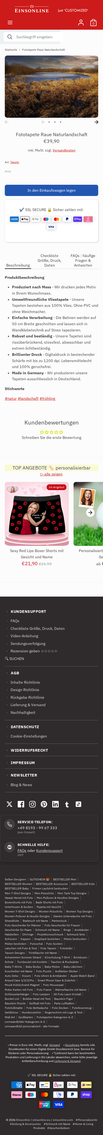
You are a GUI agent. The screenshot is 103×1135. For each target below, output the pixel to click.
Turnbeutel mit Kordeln (32, 962)
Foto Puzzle (44, 971)
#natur (11, 398)
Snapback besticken (47, 939)
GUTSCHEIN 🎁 (40, 879)
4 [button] (60, 122)
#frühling (47, 398)
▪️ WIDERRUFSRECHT (26, 750)
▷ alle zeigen (51, 474)
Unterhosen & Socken (19, 907)
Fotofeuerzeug (81, 1008)
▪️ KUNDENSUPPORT (25, 611)
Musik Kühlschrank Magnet (22, 985)
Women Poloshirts (51, 911)
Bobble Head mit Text (37, 999)
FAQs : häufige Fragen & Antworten (83, 260)
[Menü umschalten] (10, 22)
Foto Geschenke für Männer (23, 925)
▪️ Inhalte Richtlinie (22, 682)
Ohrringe (28, 934)
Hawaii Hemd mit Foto (19, 898)
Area (8, 171)
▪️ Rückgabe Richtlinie (24, 697)
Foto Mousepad (53, 985)
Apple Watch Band (82, 976)
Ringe (67, 930)
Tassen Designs (15, 953)
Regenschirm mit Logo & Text (63, 1012)
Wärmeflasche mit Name (70, 989)
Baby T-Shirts (13, 966)
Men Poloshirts (44, 893)
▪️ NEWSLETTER (21, 775)
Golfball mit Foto (40, 1003)
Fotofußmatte (14, 1008)
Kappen (26, 939)
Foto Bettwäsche (37, 1008)
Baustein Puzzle (15, 1003)
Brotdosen (80, 957)
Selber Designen (15, 879)
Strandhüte (12, 921)
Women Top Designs (79, 911)
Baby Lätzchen (72, 966)
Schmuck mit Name (47, 930)
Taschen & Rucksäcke (65, 962)
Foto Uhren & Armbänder (50, 976)
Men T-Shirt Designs (18, 893)
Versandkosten (64, 150)
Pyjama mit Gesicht (49, 907)
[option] (51, 87)
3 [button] (55, 122)
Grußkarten (25, 1017)
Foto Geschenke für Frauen (62, 925)
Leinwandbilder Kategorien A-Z (25, 1021)
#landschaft (28, 398)
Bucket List (12, 999)
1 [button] (43, 122)
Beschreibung (18, 265)
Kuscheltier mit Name (19, 971)
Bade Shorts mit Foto (49, 902)
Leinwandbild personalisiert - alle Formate (32, 1026)
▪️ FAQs (12, 620)
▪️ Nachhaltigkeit (20, 712)
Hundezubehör (31, 1012)
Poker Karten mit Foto (19, 989)
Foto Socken (54, 943)
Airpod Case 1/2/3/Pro (19, 980)
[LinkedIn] (55, 804)
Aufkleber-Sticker (66, 971)
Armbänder (81, 930)
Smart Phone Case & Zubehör (56, 980)
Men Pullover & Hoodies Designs (58, 898)
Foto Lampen (41, 994)
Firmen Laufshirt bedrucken (50, 888)
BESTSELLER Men (64, 879)
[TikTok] (78, 804)
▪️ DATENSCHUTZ (22, 726)
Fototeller (66, 948)
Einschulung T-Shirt (57, 957)
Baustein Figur (63, 999)
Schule (9, 962)
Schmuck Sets (76, 934)
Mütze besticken (15, 943)
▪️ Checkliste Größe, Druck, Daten (35, 628)
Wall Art (10, 1017)
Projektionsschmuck (50, 934)
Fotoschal (36, 943)
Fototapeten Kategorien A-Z (55, 1017)
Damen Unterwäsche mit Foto (72, 916)
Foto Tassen (48, 948)
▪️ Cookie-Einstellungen (26, 736)
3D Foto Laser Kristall (67, 994)
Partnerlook (59, 921)
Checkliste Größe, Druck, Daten (49, 260)
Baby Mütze (52, 966)
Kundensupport (49, 850)
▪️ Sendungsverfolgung (25, 643)
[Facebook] (20, 804)
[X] (9, 804)
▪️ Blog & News (18, 784)
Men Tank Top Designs (71, 893)
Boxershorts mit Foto (18, 902)
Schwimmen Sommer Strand (23, 957)
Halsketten (12, 934)
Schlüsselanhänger (17, 994)
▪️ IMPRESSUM (20, 762)
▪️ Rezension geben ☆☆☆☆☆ (31, 651)
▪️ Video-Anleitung (21, 635)
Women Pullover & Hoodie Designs (27, 916)
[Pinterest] (43, 804)
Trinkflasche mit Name (43, 953)
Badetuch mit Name (35, 921)
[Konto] (81, 20)
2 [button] (49, 122)
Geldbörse (11, 1012)
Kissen (26, 976)
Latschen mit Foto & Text (21, 948)
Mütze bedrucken (75, 939)
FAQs (21, 850)
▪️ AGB (12, 673)
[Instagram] (32, 804)
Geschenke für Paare (18, 930)
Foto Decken (60, 1008)
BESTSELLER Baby (17, 888)
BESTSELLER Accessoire (52, 884)
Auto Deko (11, 976)
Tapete (14, 162)
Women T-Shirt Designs (20, 911)
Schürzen (11, 939)
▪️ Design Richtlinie (22, 689)
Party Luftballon (64, 1003)
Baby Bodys (33, 966)
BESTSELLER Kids (83, 884)
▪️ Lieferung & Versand (25, 704)
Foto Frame (44, 989)
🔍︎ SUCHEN (14, 658)
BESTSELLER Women (18, 884)
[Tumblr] (66, 804)
